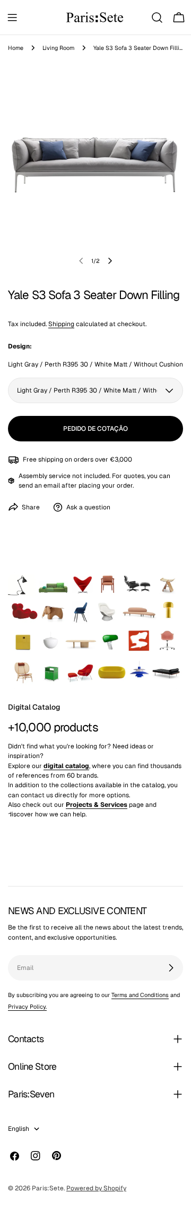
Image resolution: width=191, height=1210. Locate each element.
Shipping (61, 324)
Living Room (58, 48)
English (18, 1128)
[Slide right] (109, 260)
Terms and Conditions (140, 995)
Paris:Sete (48, 1188)
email (52, 485)
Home (15, 48)
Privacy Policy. (27, 1006)
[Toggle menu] (12, 17)
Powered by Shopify (96, 1188)
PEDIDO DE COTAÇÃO (95, 428)
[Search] (157, 17)
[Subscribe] (171, 968)
